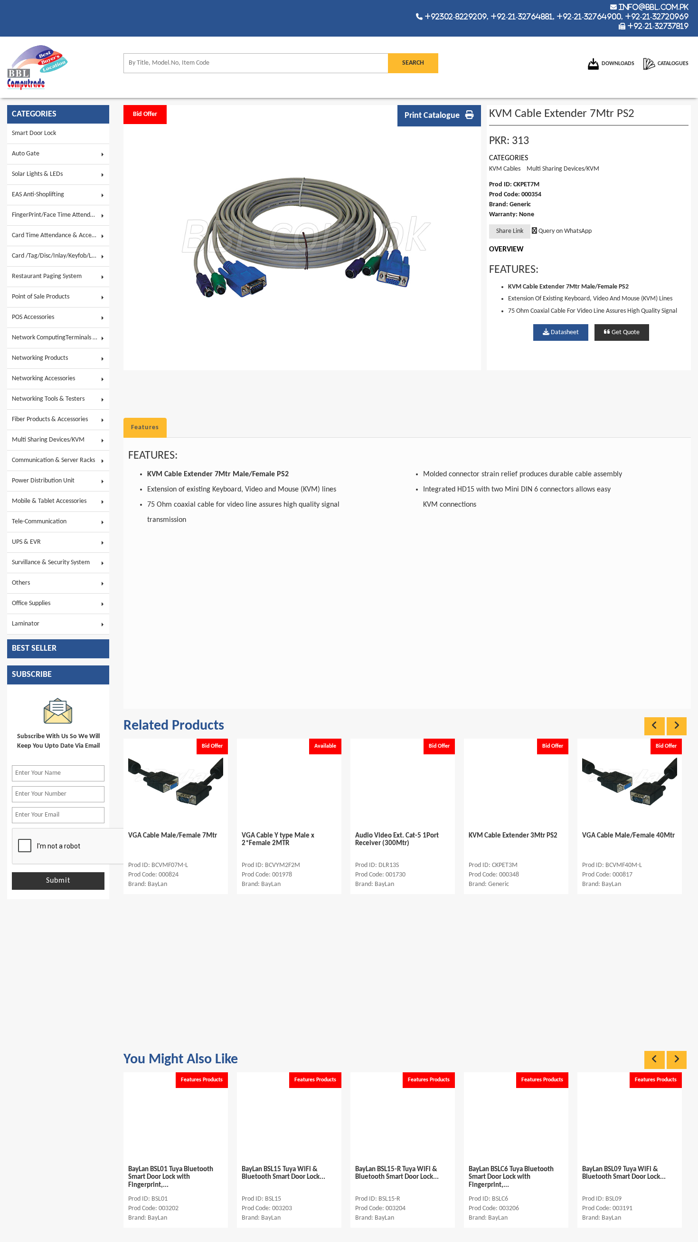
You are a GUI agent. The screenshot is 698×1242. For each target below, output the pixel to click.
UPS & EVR (26, 542)
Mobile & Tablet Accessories (49, 501)
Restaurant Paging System (47, 276)
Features (145, 427)
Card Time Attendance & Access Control (60, 235)
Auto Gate (25, 153)
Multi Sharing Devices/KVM (48, 439)
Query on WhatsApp (564, 231)
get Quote (625, 332)
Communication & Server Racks (53, 460)
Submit (58, 881)
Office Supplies (31, 603)
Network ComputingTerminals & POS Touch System (60, 337)
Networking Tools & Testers (48, 399)
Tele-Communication (39, 521)
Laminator (25, 623)
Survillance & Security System (51, 562)
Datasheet (564, 332)
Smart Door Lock (34, 133)
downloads (618, 64)
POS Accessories (33, 317)
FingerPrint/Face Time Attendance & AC (60, 215)
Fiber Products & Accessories (50, 419)
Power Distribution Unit (43, 480)
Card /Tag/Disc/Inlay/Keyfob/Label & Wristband (60, 256)
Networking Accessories (43, 378)
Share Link (509, 231)
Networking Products (40, 358)
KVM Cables (504, 169)
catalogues (673, 64)
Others (21, 583)
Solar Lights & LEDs (37, 174)
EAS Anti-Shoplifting (38, 194)
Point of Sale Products (40, 296)
